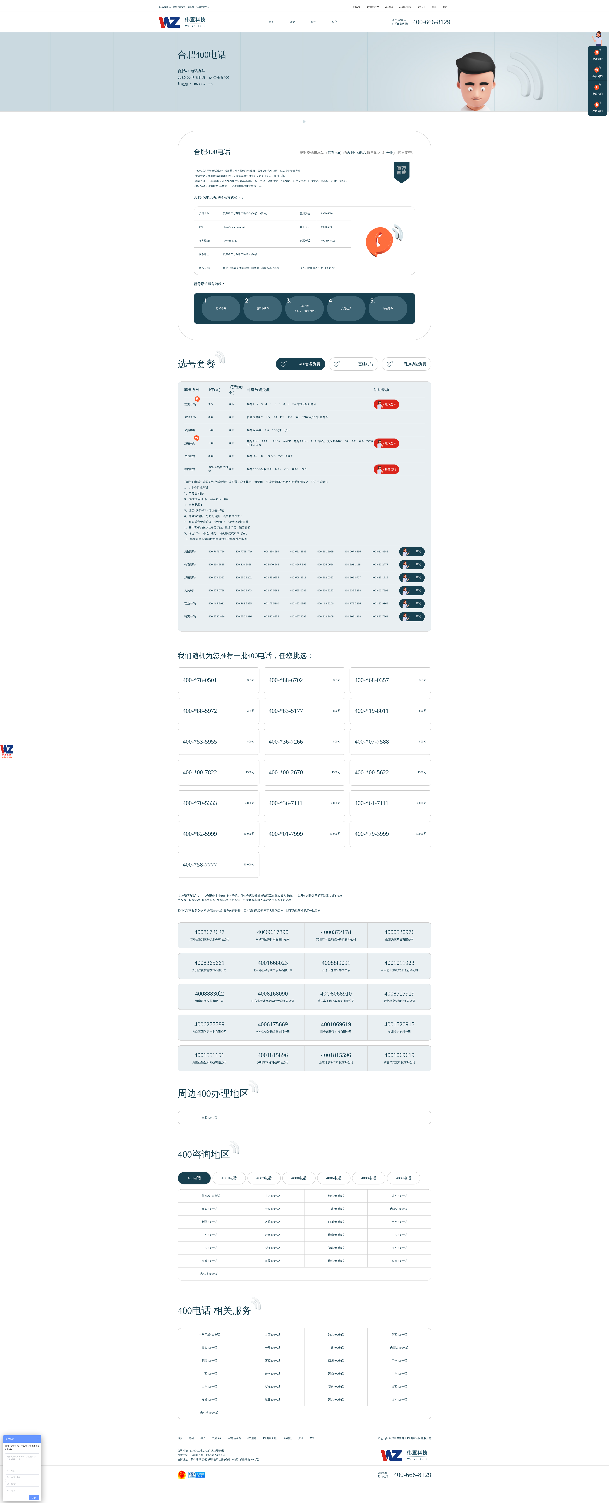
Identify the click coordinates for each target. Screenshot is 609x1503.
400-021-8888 (380, 551)
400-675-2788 (216, 590)
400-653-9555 (271, 577)
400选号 (389, 7)
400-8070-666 (271, 564)
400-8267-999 (298, 564)
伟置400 (334, 153)
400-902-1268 (353, 616)
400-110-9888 (244, 564)
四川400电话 (336, 1221)
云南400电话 (273, 1234)
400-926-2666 (325, 564)
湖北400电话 (336, 1260)
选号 (313, 21)
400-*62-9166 (380, 603)
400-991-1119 (352, 564)
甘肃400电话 (336, 1208)
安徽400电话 (209, 1260)
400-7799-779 (244, 551)
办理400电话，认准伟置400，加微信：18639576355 (184, 7)
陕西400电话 (399, 1195)
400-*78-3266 (353, 603)
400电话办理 (405, 7)
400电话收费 (373, 7)
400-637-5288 (271, 590)
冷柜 (204, 1459)
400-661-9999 (325, 551)
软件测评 (196, 1459)
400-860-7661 (380, 616)
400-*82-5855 (244, 603)
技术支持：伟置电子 (189, 1455)
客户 (334, 21)
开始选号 (390, 404)
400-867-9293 (298, 616)
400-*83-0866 (298, 603)
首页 (271, 21)
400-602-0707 (353, 577)
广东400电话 (399, 1234)
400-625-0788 (298, 590)
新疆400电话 (209, 1221)
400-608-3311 (298, 577)
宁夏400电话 (273, 1208)
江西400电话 (399, 1247)
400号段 (422, 7)
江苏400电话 (273, 1260)
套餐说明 (390, 469)
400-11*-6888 (216, 564)
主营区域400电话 (209, 1195)
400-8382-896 (216, 616)
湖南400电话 (336, 1234)
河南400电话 (252, 1459)
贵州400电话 (399, 1221)
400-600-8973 (244, 590)
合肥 (389, 153)
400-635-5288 (353, 590)
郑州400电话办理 (234, 1459)
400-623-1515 (380, 577)
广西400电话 (209, 1234)
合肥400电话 (356, 153)
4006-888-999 (271, 551)
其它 (445, 7)
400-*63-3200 (325, 603)
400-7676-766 (216, 551)
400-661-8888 (298, 551)
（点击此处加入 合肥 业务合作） (318, 268)
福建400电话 (336, 1247)
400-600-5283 (325, 590)
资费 (292, 21)
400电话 (259, 656)
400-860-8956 (271, 616)
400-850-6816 (244, 616)
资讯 (434, 7)
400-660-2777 (380, 564)
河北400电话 (336, 1195)
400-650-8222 (244, 577)
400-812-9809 (325, 616)
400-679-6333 (216, 577)
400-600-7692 (380, 590)
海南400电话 (399, 1260)
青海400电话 (209, 1208)
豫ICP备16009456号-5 (213, 1455)
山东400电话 (209, 1247)
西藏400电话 (273, 1221)
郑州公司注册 (216, 1459)
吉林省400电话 (209, 1273)
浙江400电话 (273, 1247)
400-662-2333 (325, 577)
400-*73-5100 (271, 603)
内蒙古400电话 (399, 1208)
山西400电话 (273, 1195)
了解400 (356, 7)
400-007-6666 (353, 551)
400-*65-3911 (216, 603)
